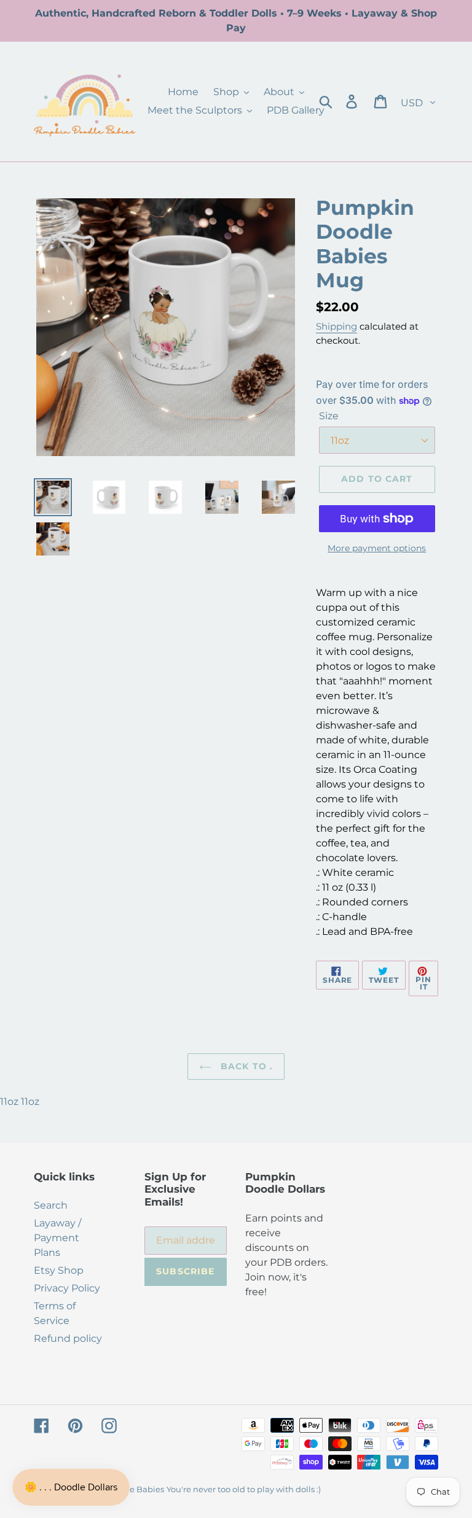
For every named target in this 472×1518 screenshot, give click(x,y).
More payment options (377, 548)
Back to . (245, 1066)
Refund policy (68, 1338)
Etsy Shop (59, 1270)
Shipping (336, 326)
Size (329, 416)
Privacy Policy (67, 1288)
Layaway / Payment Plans (57, 1237)
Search (51, 1205)
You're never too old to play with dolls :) (244, 1489)
